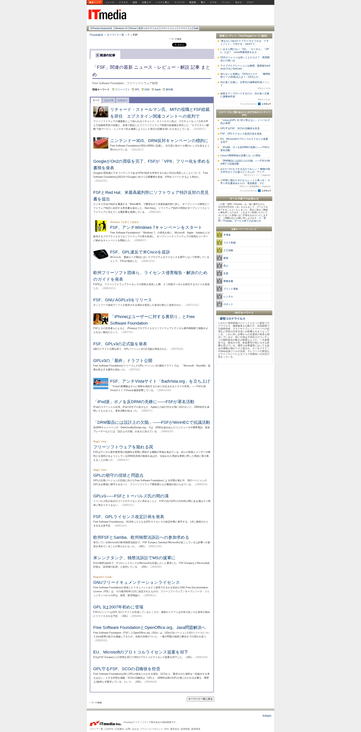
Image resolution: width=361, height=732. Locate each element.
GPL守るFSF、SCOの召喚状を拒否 (240, 128)
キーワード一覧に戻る (200, 698)
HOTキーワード (244, 312)
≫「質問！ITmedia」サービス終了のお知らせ (242, 219)
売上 (225, 265)
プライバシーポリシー (151, 729)
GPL (137, 89)
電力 (203, 2)
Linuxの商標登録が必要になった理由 (240, 155)
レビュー (122, 100)
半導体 (227, 234)
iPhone (133, 28)
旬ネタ (238, 2)
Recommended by (248, 104)
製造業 (192, 2)
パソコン (226, 2)
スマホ (213, 2)
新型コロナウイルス (149, 28)
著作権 (169, 89)
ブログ (250, 2)
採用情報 (185, 729)
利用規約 (267, 716)
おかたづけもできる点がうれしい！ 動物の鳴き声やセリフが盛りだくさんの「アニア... (245, 172)
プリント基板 (230, 288)
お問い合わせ (132, 729)
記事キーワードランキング (244, 229)
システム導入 (162, 2)
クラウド (182, 28)
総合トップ (95, 2)
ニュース (109, 2)
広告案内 (119, 729)
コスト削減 (229, 242)
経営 (135, 2)
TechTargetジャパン (250, 35)
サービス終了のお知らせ (244, 198)
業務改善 (228, 281)
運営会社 (174, 729)
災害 (225, 273)
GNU (147, 89)
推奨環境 (195, 729)
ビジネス (123, 2)
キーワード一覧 (115, 34)
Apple (158, 89)
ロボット (228, 304)
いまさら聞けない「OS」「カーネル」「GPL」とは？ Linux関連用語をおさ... (244, 51)
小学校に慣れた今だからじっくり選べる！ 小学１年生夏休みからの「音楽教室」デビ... (245, 183)
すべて (96, 100)
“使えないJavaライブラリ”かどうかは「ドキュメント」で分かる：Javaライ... (244, 42)
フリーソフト (122, 89)
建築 (225, 258)
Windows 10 (121, 28)
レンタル (228, 296)
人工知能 (193, 28)
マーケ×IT (179, 2)
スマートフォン (169, 28)
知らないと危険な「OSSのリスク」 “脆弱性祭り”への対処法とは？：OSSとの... (245, 75)
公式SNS (109, 729)
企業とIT (146, 2)
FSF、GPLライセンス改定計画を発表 (241, 133)
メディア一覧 (96, 729)
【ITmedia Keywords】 (101, 28)
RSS (167, 729)
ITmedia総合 (96, 34)
